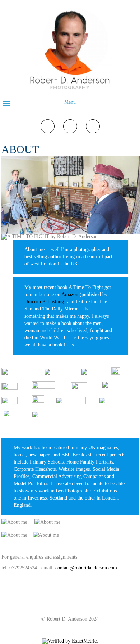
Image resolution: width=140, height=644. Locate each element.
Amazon (69, 294)
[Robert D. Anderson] (70, 90)
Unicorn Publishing (44, 301)
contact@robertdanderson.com (86, 568)
